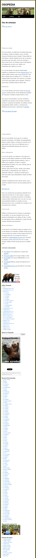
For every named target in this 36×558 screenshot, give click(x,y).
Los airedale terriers (7, 518)
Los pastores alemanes (7, 484)
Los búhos (5, 402)
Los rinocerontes (6, 460)
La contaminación (6, 387)
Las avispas (5, 493)
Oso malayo (7, 251)
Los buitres (5, 495)
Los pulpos (5, 448)
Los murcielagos (6, 449)
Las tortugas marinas (7, 401)
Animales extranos (6, 540)
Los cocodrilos (6, 414)
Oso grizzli (6, 293)
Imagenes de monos (7, 546)
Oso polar (6, 303)
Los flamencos (6, 420)
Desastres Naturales (7, 469)
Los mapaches (6, 516)
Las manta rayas (6, 391)
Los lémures (5, 429)
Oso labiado (7, 262)
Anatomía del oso (6, 309)
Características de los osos (11, 266)
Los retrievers (6, 486)
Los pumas (5, 457)
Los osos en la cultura (7, 317)
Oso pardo (6, 297)
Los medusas (5, 445)
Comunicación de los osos (8, 311)
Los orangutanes (6, 451)
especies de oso (25, 72)
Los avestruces (6, 384)
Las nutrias (5, 396)
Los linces (5, 435)
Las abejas (5, 490)
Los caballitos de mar (7, 404)
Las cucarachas (6, 515)
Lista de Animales (6, 379)
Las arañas (5, 382)
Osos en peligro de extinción (8, 318)
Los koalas (5, 426)
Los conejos (5, 498)
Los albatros (5, 507)
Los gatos (5, 440)
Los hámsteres (6, 502)
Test (19, 16)
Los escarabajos (6, 499)
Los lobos (5, 437)
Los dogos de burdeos (7, 519)
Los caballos (5, 405)
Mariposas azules (6, 548)
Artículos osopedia (7, 329)
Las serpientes (6, 399)
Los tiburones (6, 461)
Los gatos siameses (7, 483)
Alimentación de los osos (8, 308)
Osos (4, 287)
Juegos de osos (6, 325)
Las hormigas (5, 504)
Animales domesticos (7, 539)
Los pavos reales (6, 513)
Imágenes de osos (6, 328)
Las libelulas (5, 472)
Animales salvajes (6, 545)
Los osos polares (6, 454)
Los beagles (5, 475)
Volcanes (5, 466)
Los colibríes (5, 411)
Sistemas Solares (6, 467)
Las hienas (5, 509)
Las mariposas (6, 393)
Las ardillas (5, 505)
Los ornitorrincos (6, 510)
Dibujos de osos (6, 326)
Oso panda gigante (8, 305)
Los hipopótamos (6, 425)
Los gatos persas (6, 481)
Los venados (5, 464)
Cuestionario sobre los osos (8, 323)
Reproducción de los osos (8, 312)
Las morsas (5, 394)
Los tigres (5, 463)
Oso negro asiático (9, 256)
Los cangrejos (6, 496)
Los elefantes (5, 417)
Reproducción (5, 189)
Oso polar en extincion (7, 552)
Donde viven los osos (7, 314)
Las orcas (5, 397)
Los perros (5, 439)
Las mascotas (5, 442)
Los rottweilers (6, 487)
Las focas (5, 388)
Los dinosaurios (6, 474)
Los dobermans (6, 480)
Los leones (5, 431)
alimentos (26, 107)
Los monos (5, 446)
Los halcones (5, 501)
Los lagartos (5, 428)
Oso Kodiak (7, 258)
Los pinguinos (6, 455)
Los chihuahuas (6, 478)
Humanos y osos (6, 320)
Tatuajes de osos (6, 322)
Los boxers (5, 477)
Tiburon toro (5, 555)
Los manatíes (5, 443)
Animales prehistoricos (7, 542)
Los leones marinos (7, 432)
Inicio (4, 16)
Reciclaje (5, 458)
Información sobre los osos (8, 288)
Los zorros (5, 470)
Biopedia (5, 381)
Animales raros (6, 543)
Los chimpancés (6, 413)
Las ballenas (5, 385)
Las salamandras (6, 512)
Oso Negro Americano (8, 300)
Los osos (5, 452)
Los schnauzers (6, 489)
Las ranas (5, 521)
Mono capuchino (6, 549)
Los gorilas (5, 422)
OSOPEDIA (8, 4)
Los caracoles (5, 410)
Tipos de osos (6, 291)
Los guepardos (6, 423)
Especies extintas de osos (8, 315)
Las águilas (5, 492)
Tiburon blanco (6, 554)
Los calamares (6, 407)
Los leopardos (6, 434)
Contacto (11, 16)
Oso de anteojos (7, 294)
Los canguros (5, 408)
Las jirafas (5, 390)
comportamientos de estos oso (16, 237)
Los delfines (5, 416)
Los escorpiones (6, 419)
